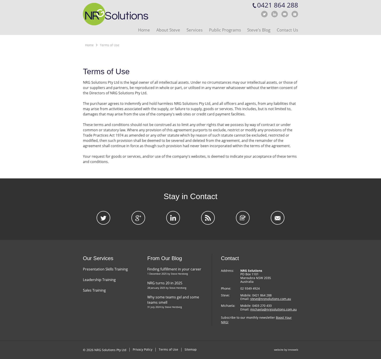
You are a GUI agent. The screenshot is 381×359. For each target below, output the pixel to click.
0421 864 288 (277, 5)
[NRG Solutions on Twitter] (264, 14)
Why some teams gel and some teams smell (173, 300)
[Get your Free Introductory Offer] (294, 14)
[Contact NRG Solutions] (284, 14)
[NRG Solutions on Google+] (138, 218)
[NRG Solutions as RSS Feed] (208, 218)
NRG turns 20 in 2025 (164, 283)
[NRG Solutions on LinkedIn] (274, 14)
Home (89, 45)
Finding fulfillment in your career (174, 269)
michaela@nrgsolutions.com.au (273, 309)
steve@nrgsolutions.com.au (270, 299)
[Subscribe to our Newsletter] (243, 218)
